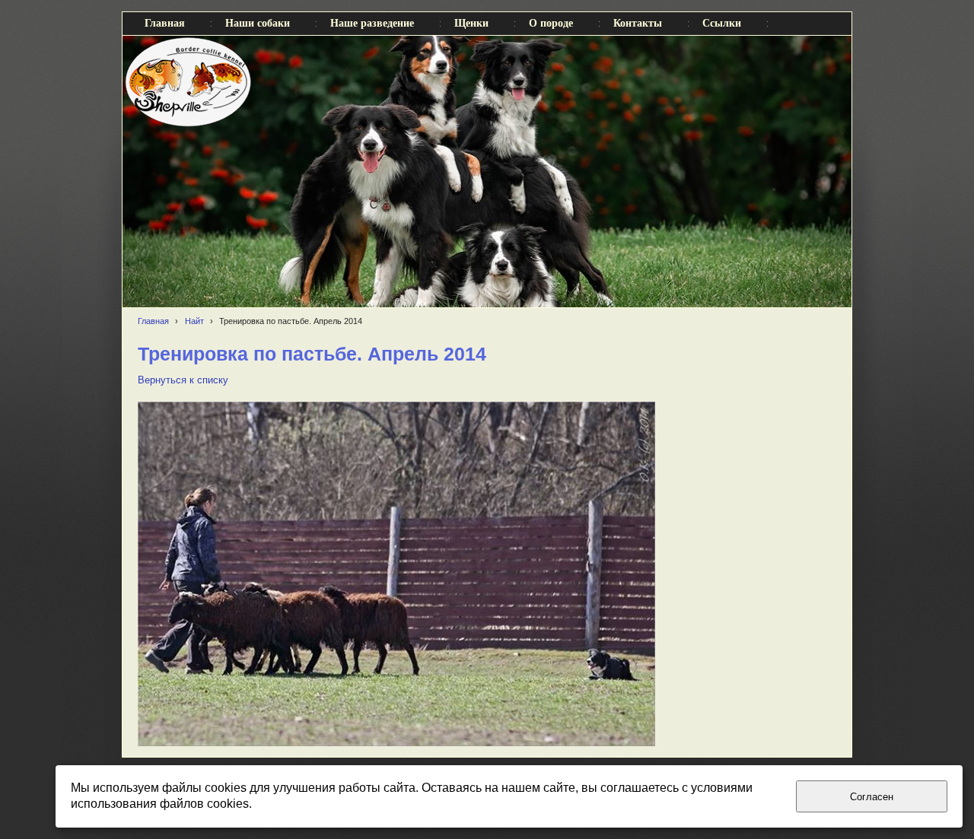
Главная (153, 321)
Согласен (871, 796)
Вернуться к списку (183, 380)
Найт (194, 321)
